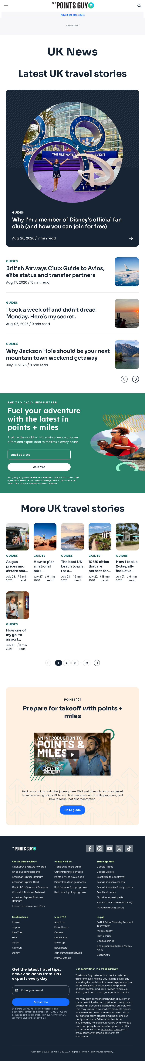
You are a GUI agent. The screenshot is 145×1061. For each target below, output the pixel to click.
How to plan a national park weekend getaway (44, 571)
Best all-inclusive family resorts (115, 887)
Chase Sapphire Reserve (26, 871)
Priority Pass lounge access (70, 882)
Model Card (103, 954)
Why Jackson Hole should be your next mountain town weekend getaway (58, 354)
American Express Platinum (27, 877)
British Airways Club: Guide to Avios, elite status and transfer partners (55, 271)
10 (86, 662)
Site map (59, 942)
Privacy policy (105, 930)
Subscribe (41, 1002)
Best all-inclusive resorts (111, 882)
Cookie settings (105, 941)
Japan (16, 927)
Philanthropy (61, 927)
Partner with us (62, 958)
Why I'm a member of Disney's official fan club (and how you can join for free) (67, 223)
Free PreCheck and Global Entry (114, 902)
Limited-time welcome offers (28, 906)
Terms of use (104, 936)
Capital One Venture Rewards (29, 866)
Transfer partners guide (67, 866)
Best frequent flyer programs (70, 887)
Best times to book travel (111, 877)
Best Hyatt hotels (106, 892)
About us (59, 922)
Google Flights (105, 866)
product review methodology (92, 1032)
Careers (58, 932)
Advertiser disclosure (73, 14)
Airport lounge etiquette (110, 897)
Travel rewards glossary (110, 907)
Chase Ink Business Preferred (28, 892)
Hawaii (16, 922)
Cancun (17, 947)
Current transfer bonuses (68, 871)
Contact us (60, 937)
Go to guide (72, 810)
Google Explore (105, 871)
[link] (72, 168)
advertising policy (111, 1029)
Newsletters (60, 947)
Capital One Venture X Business (30, 887)
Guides (18, 212)
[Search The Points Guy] (139, 5)
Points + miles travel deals (69, 877)
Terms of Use (26, 480)
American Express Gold (25, 882)
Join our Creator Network (68, 952)
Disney (16, 952)
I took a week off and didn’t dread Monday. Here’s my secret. (51, 313)
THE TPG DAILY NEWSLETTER (32, 402)
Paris (15, 937)
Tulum (15, 942)
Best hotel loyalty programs (70, 892)
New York (17, 932)
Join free (39, 467)
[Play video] (72, 754)
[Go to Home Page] (73, 5)
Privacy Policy (15, 483)
